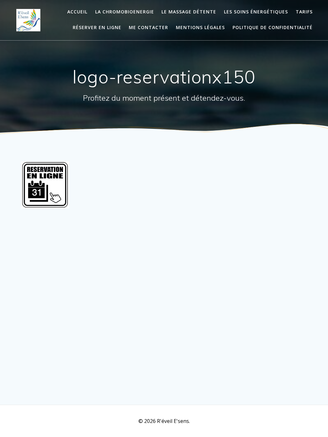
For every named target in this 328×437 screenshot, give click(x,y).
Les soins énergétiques (256, 12)
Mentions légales (200, 27)
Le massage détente (188, 12)
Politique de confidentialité (273, 27)
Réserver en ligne (97, 27)
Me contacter (148, 27)
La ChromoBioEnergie (124, 12)
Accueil (77, 12)
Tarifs (304, 12)
